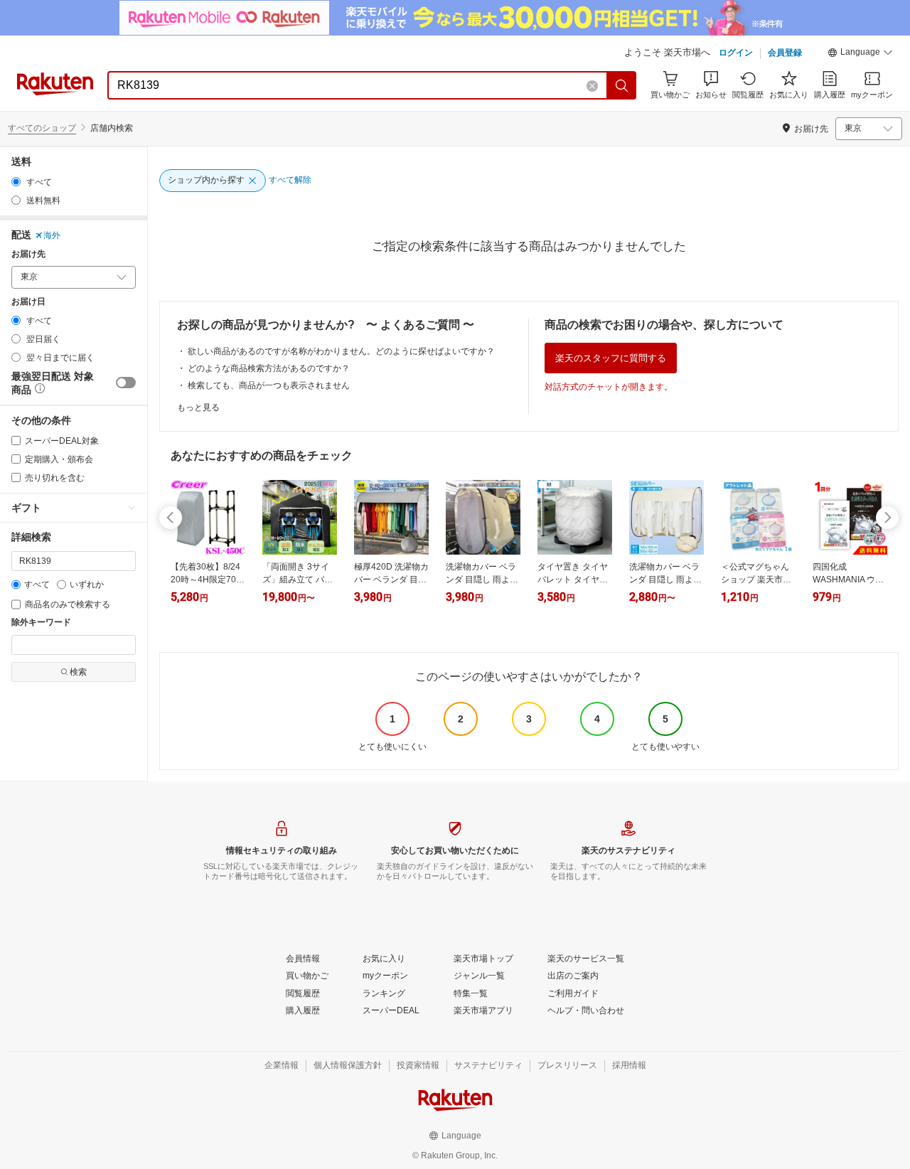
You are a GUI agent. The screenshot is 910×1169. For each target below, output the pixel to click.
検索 (78, 672)
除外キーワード (41, 622)
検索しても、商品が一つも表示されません (269, 385)
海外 (51, 235)
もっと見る (198, 407)
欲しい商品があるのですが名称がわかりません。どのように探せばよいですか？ (341, 351)
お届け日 (28, 301)
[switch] (126, 382)
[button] (860, 54)
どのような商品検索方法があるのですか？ (269, 368)
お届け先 (28, 254)
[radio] (16, 181)
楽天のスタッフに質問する (610, 358)
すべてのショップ (42, 128)
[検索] (622, 85)
